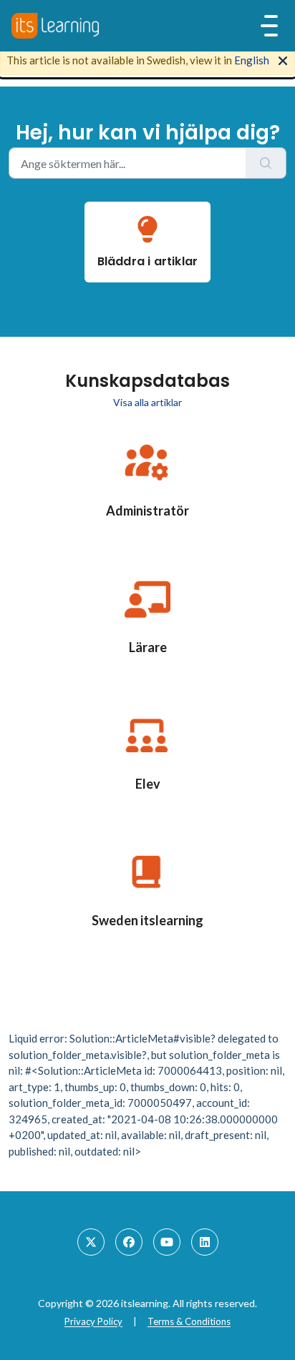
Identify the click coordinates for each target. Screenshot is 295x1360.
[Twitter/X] (91, 1242)
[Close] (282, 59)
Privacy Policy (93, 1321)
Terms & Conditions (189, 1321)
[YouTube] (166, 1242)
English (251, 60)
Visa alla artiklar (147, 402)
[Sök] (266, 163)
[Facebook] (128, 1242)
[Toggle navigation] (269, 26)
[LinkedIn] (204, 1242)
